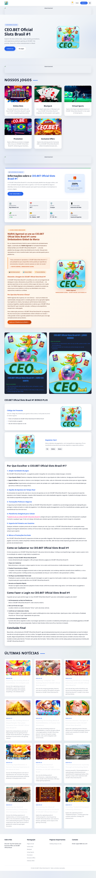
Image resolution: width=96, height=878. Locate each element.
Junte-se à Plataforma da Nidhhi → (19, 322)
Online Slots (30, 846)
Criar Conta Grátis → (15, 194)
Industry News (30, 860)
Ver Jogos (21, 48)
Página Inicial (30, 843)
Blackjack (29, 849)
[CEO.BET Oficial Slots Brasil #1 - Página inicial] (6, 3)
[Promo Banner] (48, 11)
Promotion (30, 855)
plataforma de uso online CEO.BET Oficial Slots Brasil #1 (24, 517)
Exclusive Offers (31, 858)
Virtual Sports (30, 852)
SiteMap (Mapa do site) (55, 843)
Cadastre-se (84, 3)
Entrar (77, 3)
